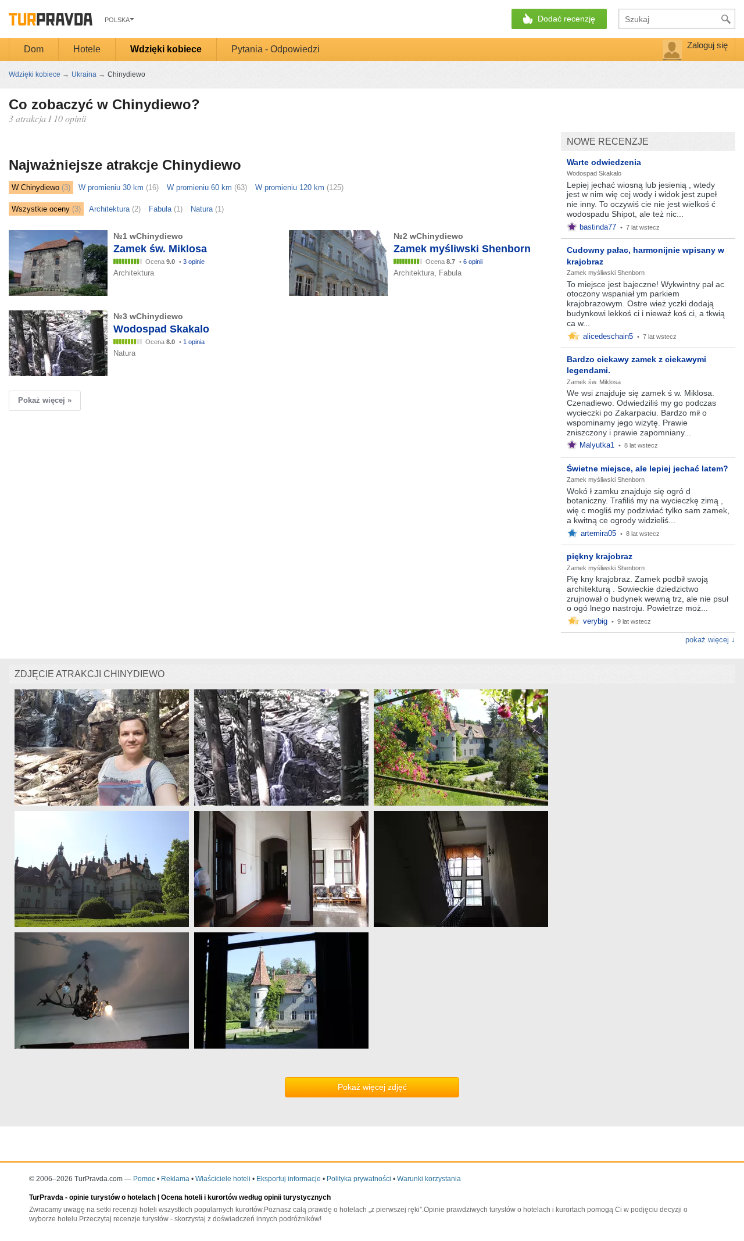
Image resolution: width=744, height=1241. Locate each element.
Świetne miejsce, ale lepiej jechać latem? (647, 468)
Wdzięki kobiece (166, 49)
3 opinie (194, 261)
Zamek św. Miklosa (594, 381)
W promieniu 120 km (289, 187)
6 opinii (472, 261)
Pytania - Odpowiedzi (275, 49)
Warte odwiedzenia (604, 162)
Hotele (87, 49)
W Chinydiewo (35, 187)
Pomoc (144, 1179)
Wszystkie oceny (41, 209)
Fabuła (160, 209)
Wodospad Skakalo (594, 173)
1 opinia (194, 341)
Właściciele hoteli (223, 1179)
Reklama (175, 1179)
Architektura (109, 209)
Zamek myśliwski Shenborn (606, 272)
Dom (34, 49)
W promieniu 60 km (199, 187)
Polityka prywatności (359, 1179)
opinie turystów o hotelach (112, 1197)
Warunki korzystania (429, 1179)
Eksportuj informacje (288, 1179)
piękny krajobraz (599, 556)
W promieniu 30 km (111, 187)
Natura (202, 209)
